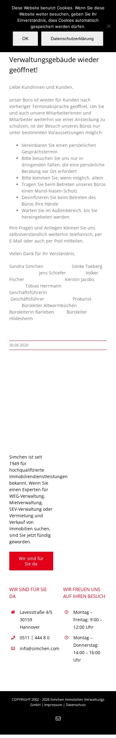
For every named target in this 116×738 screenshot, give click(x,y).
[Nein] (108, 26)
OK (25, 38)
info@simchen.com (36, 648)
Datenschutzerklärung (72, 38)
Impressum (53, 704)
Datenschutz (76, 704)
